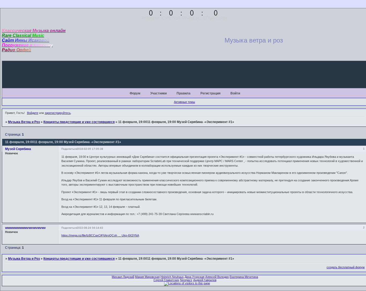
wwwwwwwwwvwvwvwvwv (25, 228)
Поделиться (69, 148)
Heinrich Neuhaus (172, 276)
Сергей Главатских (166, 280)
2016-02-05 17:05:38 (90, 148)
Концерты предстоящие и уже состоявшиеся (79, 122)
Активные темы (184, 102)
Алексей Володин (217, 276)
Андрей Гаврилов (204, 280)
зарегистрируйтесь (58, 112)
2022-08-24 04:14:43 (90, 227)
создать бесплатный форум (346, 267)
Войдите (32, 112)
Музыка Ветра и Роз (24, 122)
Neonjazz (186, 280)
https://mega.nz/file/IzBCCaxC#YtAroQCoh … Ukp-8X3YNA (100, 235)
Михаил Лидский (123, 276)
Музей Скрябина (18, 149)
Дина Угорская (194, 276)
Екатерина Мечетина (244, 276)
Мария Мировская (147, 276)
